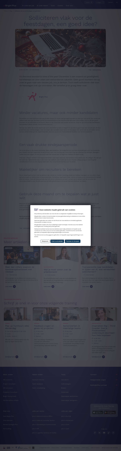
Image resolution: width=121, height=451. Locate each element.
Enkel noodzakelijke (57, 241)
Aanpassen (45, 241)
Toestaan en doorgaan (72, 241)
